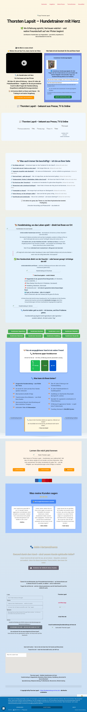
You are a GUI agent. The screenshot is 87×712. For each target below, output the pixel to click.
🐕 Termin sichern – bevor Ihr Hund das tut (24, 97)
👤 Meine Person (69, 469)
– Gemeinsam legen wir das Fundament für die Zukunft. (40, 165)
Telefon (8, 600)
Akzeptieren (47, 707)
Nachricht (9, 610)
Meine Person (61, 4)
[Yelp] (50, 480)
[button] (43, 686)
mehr (74, 707)
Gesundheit (81, 4)
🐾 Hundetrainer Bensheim (36, 331)
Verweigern (19, 707)
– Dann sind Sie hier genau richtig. (39, 193)
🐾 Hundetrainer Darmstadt (34, 336)
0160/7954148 (62, 616)
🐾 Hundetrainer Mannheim (15, 336)
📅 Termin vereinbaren (19, 469)
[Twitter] (40, 480)
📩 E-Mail (53, 365)
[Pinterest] (47, 480)
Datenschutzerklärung (82, 709)
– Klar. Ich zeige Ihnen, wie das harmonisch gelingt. (42, 176)
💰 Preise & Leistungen (44, 469)
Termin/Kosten (71, 4)
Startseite (44, 4)
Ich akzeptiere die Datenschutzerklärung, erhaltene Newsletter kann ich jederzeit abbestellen (61, 93)
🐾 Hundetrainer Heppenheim (17, 331)
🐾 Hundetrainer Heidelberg (52, 336)
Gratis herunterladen (62, 97)
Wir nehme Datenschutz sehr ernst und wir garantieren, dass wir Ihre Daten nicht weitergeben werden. (61, 85)
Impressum (76, 709)
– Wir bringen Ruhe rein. (37, 168)
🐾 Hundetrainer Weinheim (70, 331)
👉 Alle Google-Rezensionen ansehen (43, 501)
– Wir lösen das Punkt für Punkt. (45, 179)
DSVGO (8, 620)
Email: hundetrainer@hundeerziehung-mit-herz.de (62, 624)
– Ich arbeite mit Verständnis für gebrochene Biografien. (43, 182)
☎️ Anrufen (45, 365)
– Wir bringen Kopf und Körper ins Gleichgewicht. (39, 190)
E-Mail (8, 594)
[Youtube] (43, 480)
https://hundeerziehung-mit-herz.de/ (50, 690)
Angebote (52, 4)
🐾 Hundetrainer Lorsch (53, 331)
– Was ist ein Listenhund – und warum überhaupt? (41, 197)
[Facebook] (36, 480)
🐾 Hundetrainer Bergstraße (71, 336)
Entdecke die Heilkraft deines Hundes (45, 568)
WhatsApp (36, 365)
